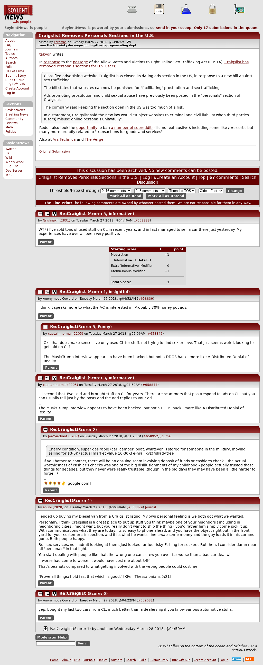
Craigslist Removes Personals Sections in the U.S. (97, 35)
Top (202, 177)
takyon (45, 54)
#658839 (145, 298)
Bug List (11, 166)
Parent (46, 242)
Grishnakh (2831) (56, 220)
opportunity (86, 128)
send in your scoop (173, 28)
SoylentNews (18, 14)
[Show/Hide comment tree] (47, 213)
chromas (60, 42)
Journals (11, 49)
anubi (102, 629)
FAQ (8, 45)
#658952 (150, 436)
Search (10, 62)
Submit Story (15, 75)
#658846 (155, 333)
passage (80, 62)
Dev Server (13, 170)
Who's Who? (14, 162)
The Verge (94, 139)
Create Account (17, 88)
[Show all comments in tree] (54, 213)
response (52, 62)
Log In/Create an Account (169, 177)
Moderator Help (52, 637)
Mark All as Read (125, 196)
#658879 (135, 507)
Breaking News (16, 114)
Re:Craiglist (72, 213)
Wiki (8, 157)
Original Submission (54, 151)
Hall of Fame (14, 71)
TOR (8, 175)
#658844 (150, 385)
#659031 (145, 600)
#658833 (142, 220)
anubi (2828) (53, 507)
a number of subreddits (132, 128)
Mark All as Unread (166, 196)
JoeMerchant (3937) (63, 436)
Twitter (10, 149)
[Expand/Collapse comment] (40, 213)
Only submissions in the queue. (226, 28)
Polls (8, 67)
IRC (7, 153)
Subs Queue (14, 80)
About (10, 40)
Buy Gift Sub (15, 84)
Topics (10, 54)
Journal (166, 436)
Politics (10, 132)
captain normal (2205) (65, 333)
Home (54, 660)
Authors (11, 58)
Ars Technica (64, 139)
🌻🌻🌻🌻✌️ (54, 483)
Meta (9, 127)
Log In (10, 93)
